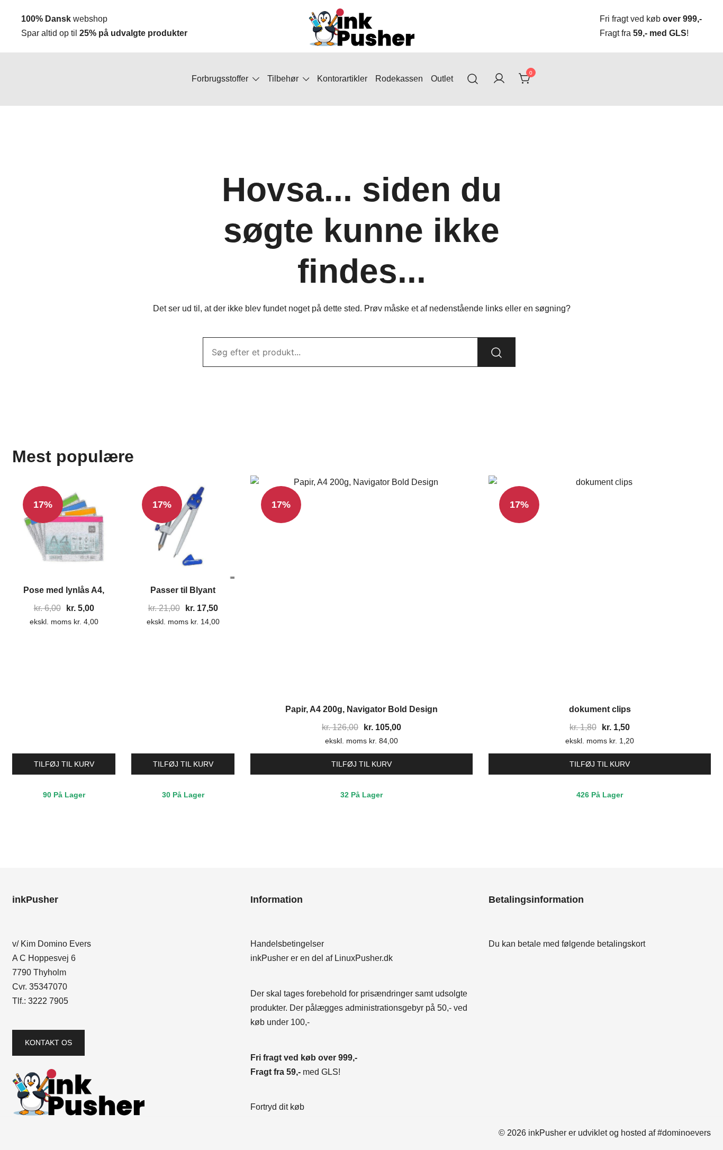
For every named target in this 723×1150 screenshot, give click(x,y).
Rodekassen (399, 78)
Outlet (442, 78)
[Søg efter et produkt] (473, 79)
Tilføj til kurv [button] (64, 764)
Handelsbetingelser (287, 943)
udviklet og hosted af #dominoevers (644, 1132)
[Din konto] (499, 79)
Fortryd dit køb (277, 1106)
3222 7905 (48, 1000)
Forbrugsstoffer (220, 78)
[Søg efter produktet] (496, 352)
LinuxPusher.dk (364, 958)
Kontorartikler (342, 78)
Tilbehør (283, 78)
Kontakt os (48, 1042)
